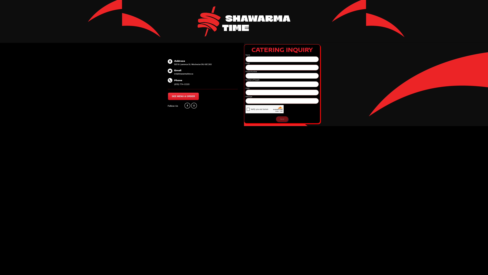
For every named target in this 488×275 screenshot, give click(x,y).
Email (177, 70)
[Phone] (170, 80)
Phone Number (251, 72)
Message (249, 97)
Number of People (252, 80)
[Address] (170, 61)
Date (247, 88)
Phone (178, 80)
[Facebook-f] (187, 105)
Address (179, 60)
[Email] (170, 71)
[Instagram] (194, 105)
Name (248, 55)
